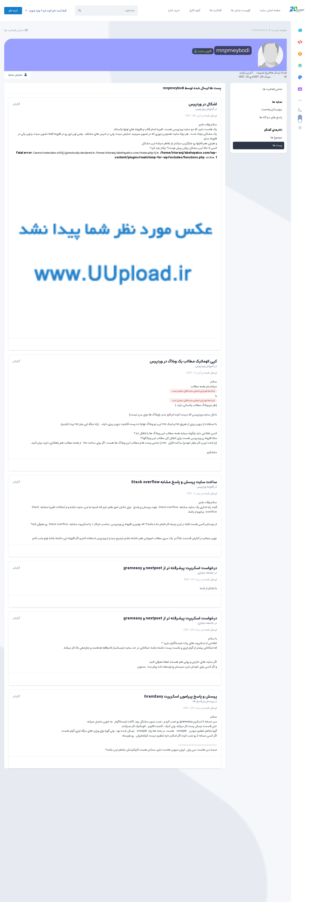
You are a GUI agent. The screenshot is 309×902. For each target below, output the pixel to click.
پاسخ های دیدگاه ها (270, 117)
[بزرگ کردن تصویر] (115, 252)
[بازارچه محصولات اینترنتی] (300, 90)
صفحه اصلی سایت (270, 10)
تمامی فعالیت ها (272, 89)
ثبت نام (13, 10)
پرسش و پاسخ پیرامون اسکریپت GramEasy (180, 696)
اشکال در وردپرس (203, 104)
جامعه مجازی (206, 572)
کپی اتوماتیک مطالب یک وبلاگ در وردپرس (183, 361)
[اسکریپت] (300, 43)
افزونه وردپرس (205, 486)
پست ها (277, 145)
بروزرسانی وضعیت (271, 109)
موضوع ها (276, 137)
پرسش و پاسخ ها (203, 701)
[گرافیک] (300, 78)
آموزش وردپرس (204, 108)
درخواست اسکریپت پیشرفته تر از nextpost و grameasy (170, 568)
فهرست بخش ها (240, 10)
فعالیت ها (215, 10)
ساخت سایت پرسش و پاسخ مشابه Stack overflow (174, 482)
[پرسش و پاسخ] (300, 54)
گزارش (16, 104)
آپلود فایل (194, 10)
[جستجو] (79, 10)
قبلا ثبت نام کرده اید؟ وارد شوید (46, 10)
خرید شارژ (174, 10)
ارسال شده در (201, 115)
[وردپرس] (300, 66)
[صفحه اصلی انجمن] (300, 31)
